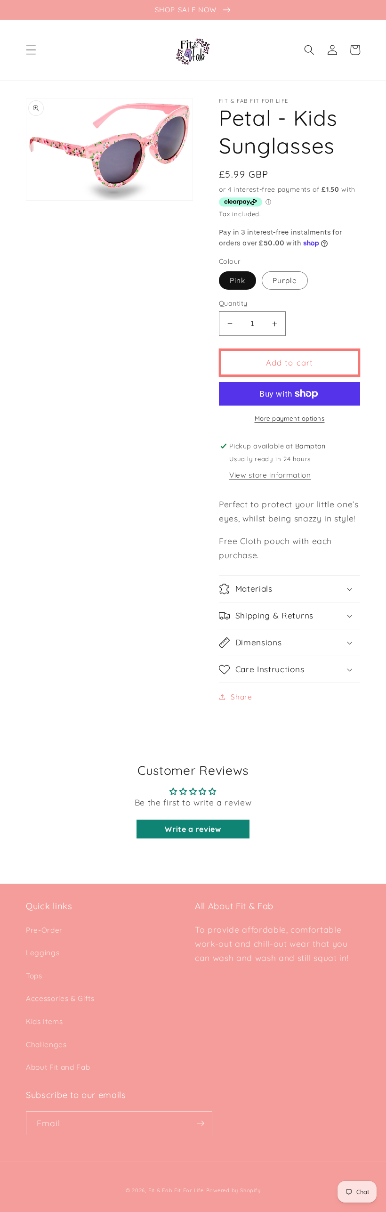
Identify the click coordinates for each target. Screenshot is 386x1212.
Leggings (42, 952)
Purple (285, 280)
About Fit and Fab (58, 1067)
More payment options (290, 418)
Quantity (233, 303)
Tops (34, 975)
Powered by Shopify (233, 1190)
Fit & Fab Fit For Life (176, 1190)
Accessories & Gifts (60, 998)
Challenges (46, 1044)
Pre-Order (44, 930)
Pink (237, 280)
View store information (270, 475)
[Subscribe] (200, 1123)
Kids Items (44, 1021)
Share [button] (241, 696)
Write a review (193, 829)
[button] (31, 50)
